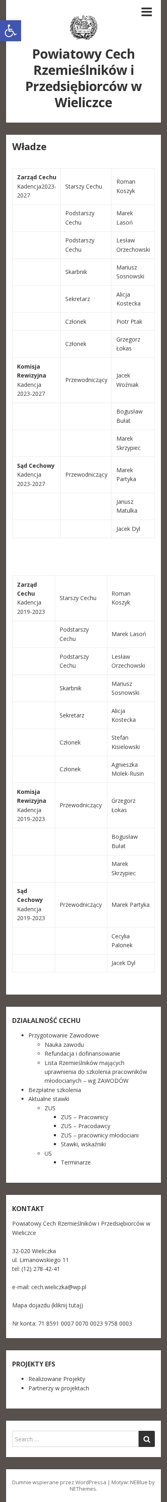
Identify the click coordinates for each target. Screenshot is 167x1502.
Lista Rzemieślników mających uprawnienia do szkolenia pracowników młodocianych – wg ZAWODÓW (96, 1072)
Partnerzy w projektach (58, 1388)
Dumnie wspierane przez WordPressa (59, 1482)
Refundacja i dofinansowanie (82, 1053)
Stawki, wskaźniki (83, 1144)
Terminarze (76, 1162)
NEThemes (83, 1488)
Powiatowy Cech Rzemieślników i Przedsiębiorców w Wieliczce (83, 78)
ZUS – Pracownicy (84, 1117)
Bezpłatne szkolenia (54, 1090)
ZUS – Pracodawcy (85, 1126)
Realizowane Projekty (56, 1379)
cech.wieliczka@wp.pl (58, 1287)
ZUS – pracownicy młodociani (100, 1135)
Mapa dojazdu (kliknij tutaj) (47, 1305)
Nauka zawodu (64, 1044)
